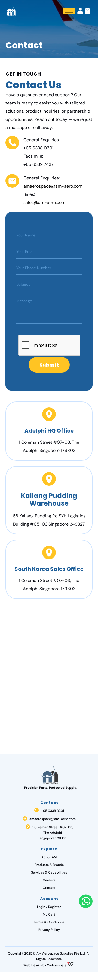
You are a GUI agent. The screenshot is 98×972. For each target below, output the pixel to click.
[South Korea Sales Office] (49, 552)
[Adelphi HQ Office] (49, 414)
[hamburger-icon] (69, 11)
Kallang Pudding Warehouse (49, 499)
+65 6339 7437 (38, 164)
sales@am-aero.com (44, 202)
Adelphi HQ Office (49, 430)
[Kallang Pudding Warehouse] (49, 479)
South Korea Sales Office (49, 569)
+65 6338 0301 (38, 148)
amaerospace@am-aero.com (52, 186)
